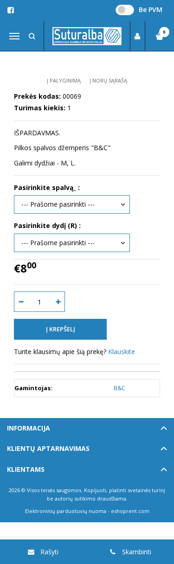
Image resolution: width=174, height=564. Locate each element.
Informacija (28, 428)
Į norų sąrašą (108, 80)
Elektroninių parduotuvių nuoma (65, 510)
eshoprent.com (130, 510)
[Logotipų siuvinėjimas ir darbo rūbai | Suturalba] (87, 36)
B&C (119, 388)
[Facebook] (10, 10)
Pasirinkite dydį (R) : (47, 225)
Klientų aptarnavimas (48, 448)
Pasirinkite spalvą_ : (47, 187)
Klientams (26, 469)
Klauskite (121, 351)
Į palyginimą (64, 80)
